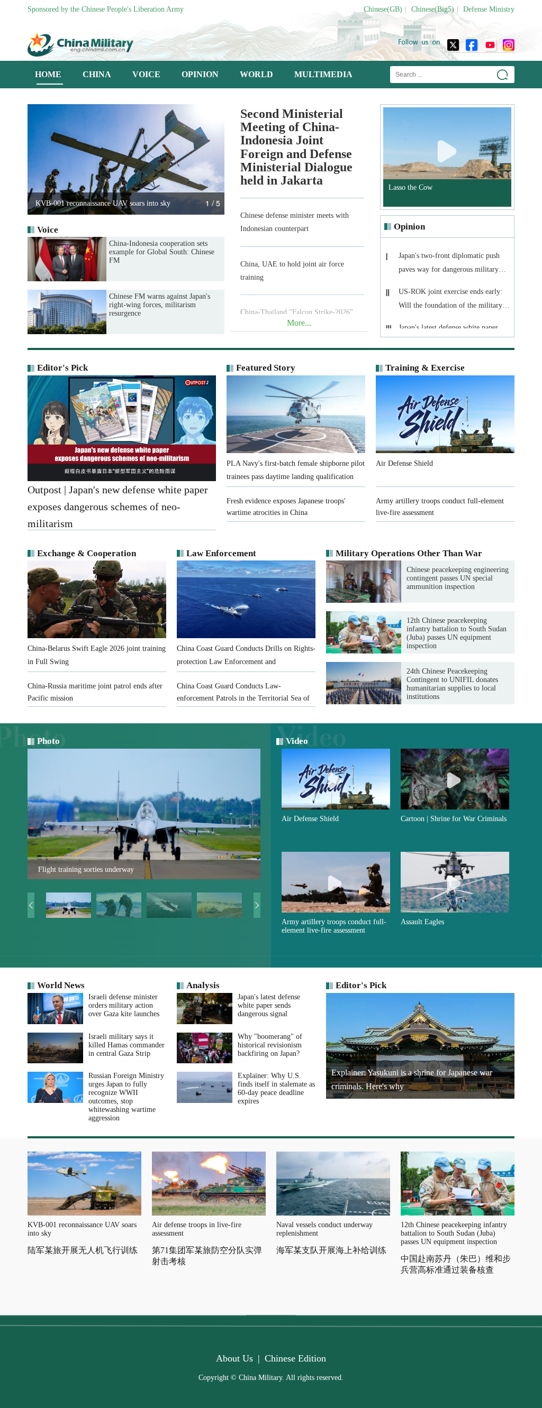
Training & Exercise (425, 368)
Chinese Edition (295, 1358)
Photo (48, 741)
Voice (47, 230)
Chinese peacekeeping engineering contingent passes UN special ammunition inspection (457, 578)
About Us (234, 1358)
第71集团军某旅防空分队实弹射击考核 (207, 1256)
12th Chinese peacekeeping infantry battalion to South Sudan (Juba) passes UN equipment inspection (456, 633)
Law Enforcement (221, 553)
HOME (48, 74)
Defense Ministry (488, 9)
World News (61, 985)
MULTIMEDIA (323, 74)
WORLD (256, 74)
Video (297, 741)
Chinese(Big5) (432, 9)
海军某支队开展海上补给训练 (331, 1250)
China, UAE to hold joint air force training (292, 270)
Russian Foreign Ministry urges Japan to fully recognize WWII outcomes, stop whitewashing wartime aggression (126, 1097)
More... (299, 322)
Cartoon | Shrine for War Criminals (454, 819)
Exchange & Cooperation (86, 553)
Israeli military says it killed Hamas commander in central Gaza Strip (126, 1045)
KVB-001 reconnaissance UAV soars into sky (82, 1229)
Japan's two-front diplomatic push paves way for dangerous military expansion (449, 266)
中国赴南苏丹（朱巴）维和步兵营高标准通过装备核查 (456, 1264)
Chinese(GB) (383, 9)
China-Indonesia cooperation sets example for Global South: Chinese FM (161, 252)
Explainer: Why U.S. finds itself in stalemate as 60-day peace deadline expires (276, 1088)
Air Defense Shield (310, 819)
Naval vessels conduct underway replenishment (324, 1229)
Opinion (409, 227)
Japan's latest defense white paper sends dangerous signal (269, 1005)
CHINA (97, 74)
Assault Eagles (422, 922)
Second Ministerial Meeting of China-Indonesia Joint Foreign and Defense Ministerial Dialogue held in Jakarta (296, 147)
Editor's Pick (62, 368)
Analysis (203, 985)
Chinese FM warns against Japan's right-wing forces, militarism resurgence (159, 304)
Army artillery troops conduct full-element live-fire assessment (334, 926)
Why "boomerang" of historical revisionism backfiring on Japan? (270, 1045)
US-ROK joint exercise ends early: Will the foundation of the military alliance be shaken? (450, 302)
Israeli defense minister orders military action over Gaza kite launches (123, 1005)
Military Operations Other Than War (409, 553)
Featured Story (265, 368)
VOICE (146, 74)
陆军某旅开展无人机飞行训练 (83, 1250)
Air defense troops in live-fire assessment (196, 1229)
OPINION (200, 74)
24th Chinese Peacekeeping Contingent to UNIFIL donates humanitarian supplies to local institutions (452, 684)
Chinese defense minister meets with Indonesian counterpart (294, 222)
